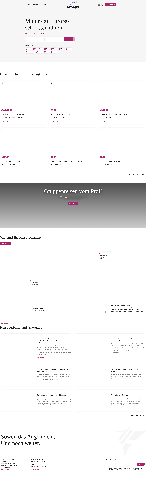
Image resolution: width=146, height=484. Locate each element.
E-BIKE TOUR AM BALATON (110, 161)
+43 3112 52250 (6, 467)
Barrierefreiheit (131, 480)
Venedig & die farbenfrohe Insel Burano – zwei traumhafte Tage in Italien (126, 340)
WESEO (143, 480)
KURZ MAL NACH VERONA (60, 114)
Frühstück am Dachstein (120, 395)
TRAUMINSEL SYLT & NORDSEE (13, 114)
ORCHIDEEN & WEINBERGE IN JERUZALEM (66, 161)
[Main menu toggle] (119, 4)
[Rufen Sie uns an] (102, 4)
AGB (125, 480)
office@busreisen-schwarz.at (9, 465)
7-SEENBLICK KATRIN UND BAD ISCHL (114, 114)
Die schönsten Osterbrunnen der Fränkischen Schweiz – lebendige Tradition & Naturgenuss (53, 341)
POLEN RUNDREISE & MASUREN (13, 161)
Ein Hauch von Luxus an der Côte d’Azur (52, 395)
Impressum (119, 480)
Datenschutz (113, 480)
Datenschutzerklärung (137, 469)
